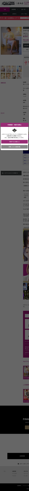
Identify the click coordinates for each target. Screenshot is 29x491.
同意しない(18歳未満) (14, 146)
